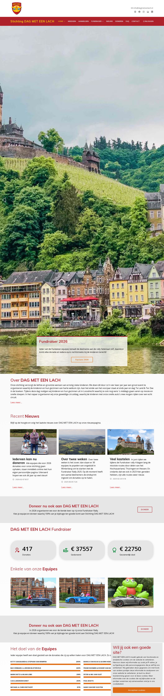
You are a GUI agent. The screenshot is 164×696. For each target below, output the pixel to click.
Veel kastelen (120, 459)
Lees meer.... (16, 402)
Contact (136, 21)
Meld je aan (82, 359)
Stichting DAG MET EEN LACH (32, 21)
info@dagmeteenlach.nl (143, 8)
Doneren (119, 21)
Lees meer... (18, 487)
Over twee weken (74, 459)
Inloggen (148, 21)
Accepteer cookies (136, 690)
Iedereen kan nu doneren (25, 461)
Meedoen (72, 21)
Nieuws (109, 21)
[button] (4, 200)
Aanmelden (83, 21)
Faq (127, 21)
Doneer (145, 509)
